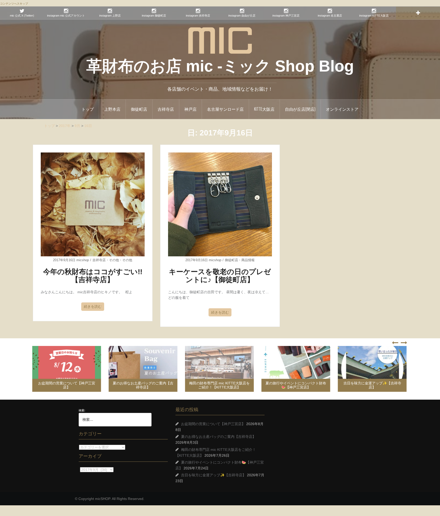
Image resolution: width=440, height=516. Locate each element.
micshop (82, 260)
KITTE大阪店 (264, 109)
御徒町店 (139, 109)
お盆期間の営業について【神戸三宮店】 (67, 385)
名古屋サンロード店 (225, 109)
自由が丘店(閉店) (300, 109)
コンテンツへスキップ (14, 3)
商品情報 (248, 260)
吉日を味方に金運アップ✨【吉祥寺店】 (373, 385)
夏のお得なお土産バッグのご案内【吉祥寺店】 (143, 385)
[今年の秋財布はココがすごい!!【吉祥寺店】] (93, 204)
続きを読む (93, 306)
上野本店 (112, 109)
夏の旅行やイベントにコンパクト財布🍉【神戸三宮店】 (296, 385)
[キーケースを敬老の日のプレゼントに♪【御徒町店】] (220, 204)
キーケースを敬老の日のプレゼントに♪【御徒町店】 (220, 276)
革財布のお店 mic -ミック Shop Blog (220, 66)
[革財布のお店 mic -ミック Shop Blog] (220, 40)
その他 (114, 260)
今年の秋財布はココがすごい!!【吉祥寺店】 (92, 276)
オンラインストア (342, 109)
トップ (87, 109)
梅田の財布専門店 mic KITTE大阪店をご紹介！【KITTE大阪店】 (220, 385)
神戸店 (190, 109)
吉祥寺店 (166, 109)
